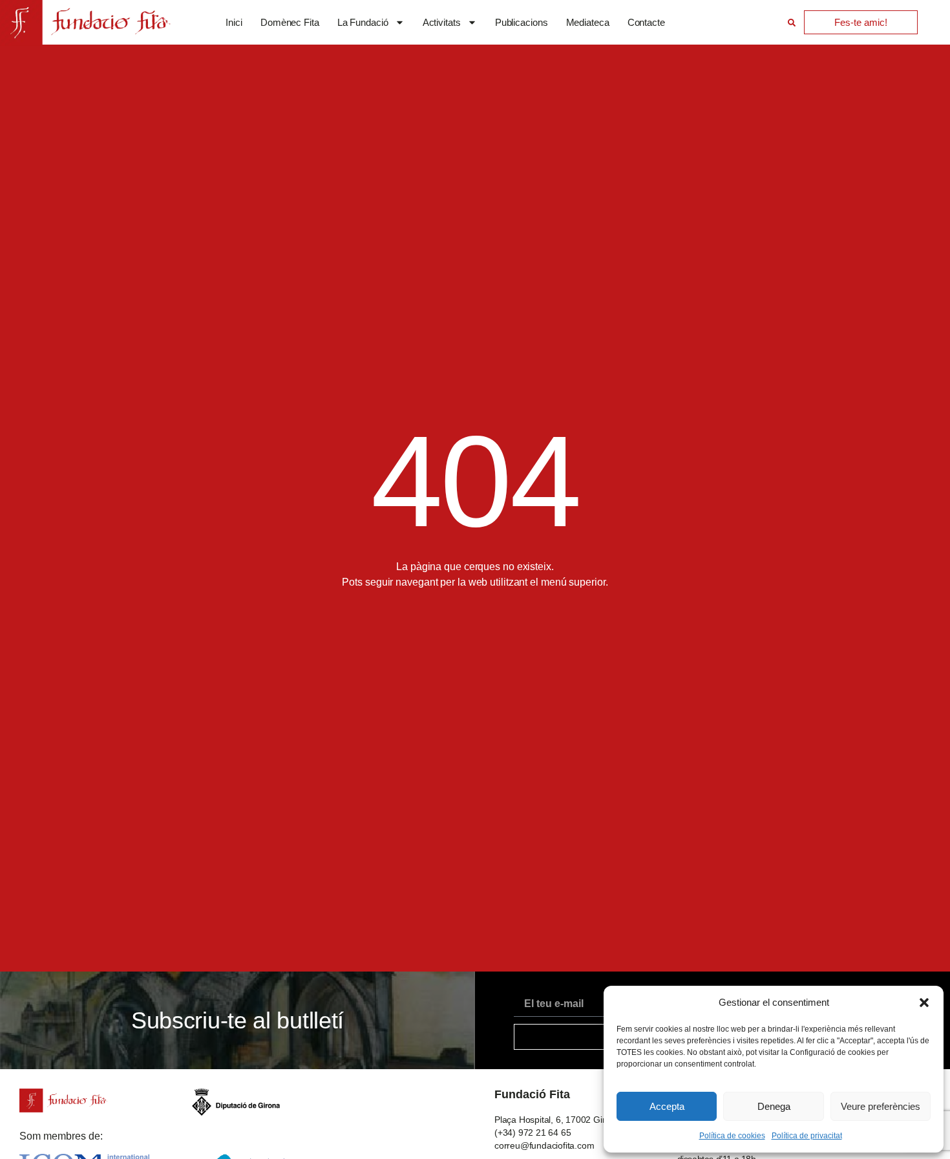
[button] (924, 1002)
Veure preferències (880, 1106)
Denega (773, 1106)
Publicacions (521, 22)
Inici (234, 22)
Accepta (666, 1106)
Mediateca (587, 22)
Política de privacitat (807, 1135)
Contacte (646, 22)
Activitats (442, 22)
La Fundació (362, 22)
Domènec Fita (289, 22)
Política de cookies (732, 1135)
